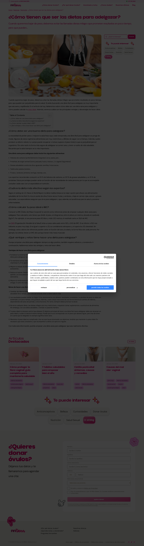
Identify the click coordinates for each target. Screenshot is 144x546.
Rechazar (44, 287)
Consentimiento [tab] (42, 263)
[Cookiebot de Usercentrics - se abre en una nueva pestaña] (105, 257)
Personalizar (71, 287)
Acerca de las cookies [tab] (101, 263)
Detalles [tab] (72, 263)
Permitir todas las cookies (100, 287)
